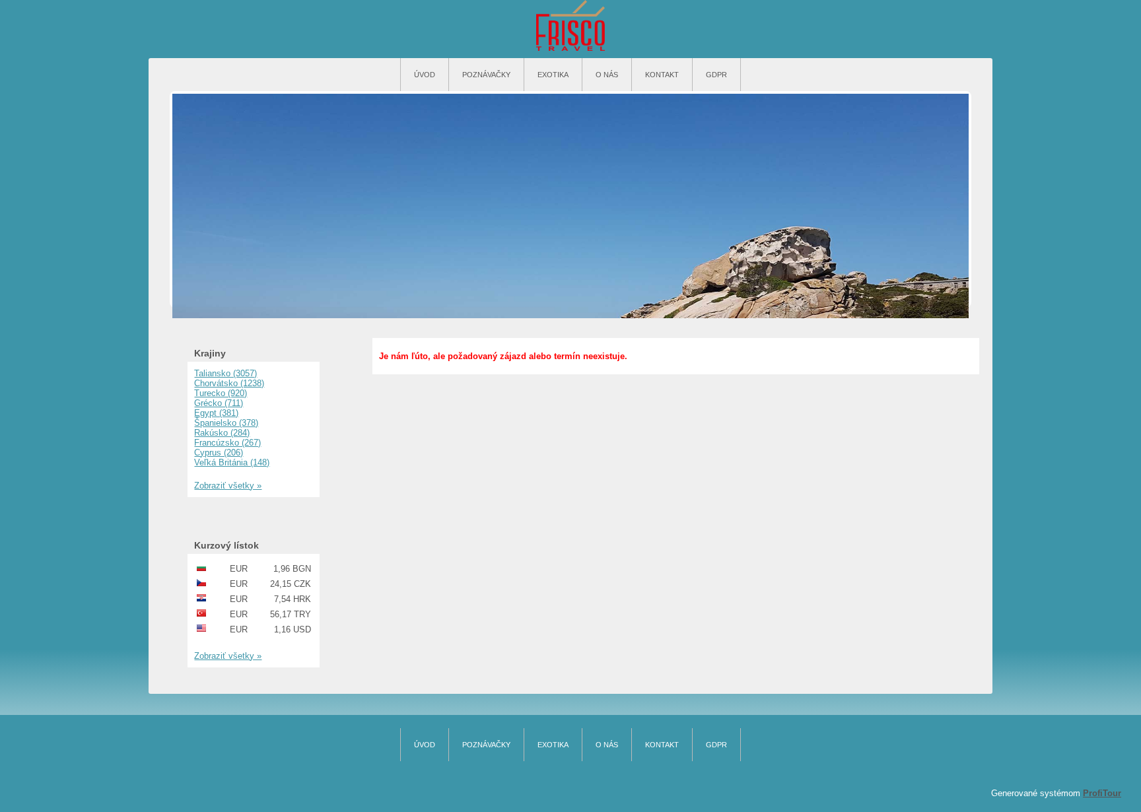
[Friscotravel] (570, 26)
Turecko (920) (220, 393)
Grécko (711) (218, 403)
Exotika (553, 75)
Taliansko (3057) (225, 373)
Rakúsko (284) (222, 433)
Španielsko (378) (226, 423)
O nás (607, 75)
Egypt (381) (216, 413)
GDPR (716, 75)
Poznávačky (486, 75)
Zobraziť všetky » (227, 486)
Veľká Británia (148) (231, 462)
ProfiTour (1102, 793)
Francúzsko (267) (227, 443)
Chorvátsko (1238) (229, 383)
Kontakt (662, 75)
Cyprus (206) (218, 452)
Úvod (424, 75)
